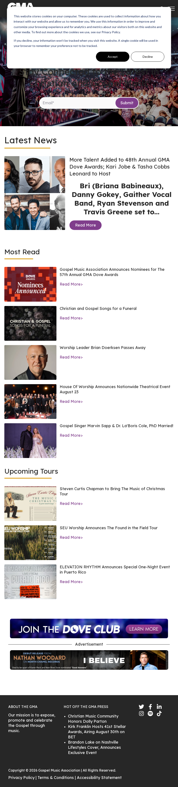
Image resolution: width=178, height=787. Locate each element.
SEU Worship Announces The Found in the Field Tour (109, 527)
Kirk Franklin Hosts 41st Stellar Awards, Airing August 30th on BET (97, 731)
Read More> (71, 284)
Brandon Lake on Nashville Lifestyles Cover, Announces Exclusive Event (94, 747)
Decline (148, 56)
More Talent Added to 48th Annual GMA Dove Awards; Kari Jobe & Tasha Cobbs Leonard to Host (119, 166)
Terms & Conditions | (57, 777)
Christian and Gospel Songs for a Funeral (98, 308)
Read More (85, 225)
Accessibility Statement (99, 777)
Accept (113, 56)
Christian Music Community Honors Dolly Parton (93, 719)
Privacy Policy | (23, 777)
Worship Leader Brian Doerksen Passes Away (102, 347)
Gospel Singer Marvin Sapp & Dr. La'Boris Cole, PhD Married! (116, 425)
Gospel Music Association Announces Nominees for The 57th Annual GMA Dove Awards (112, 272)
